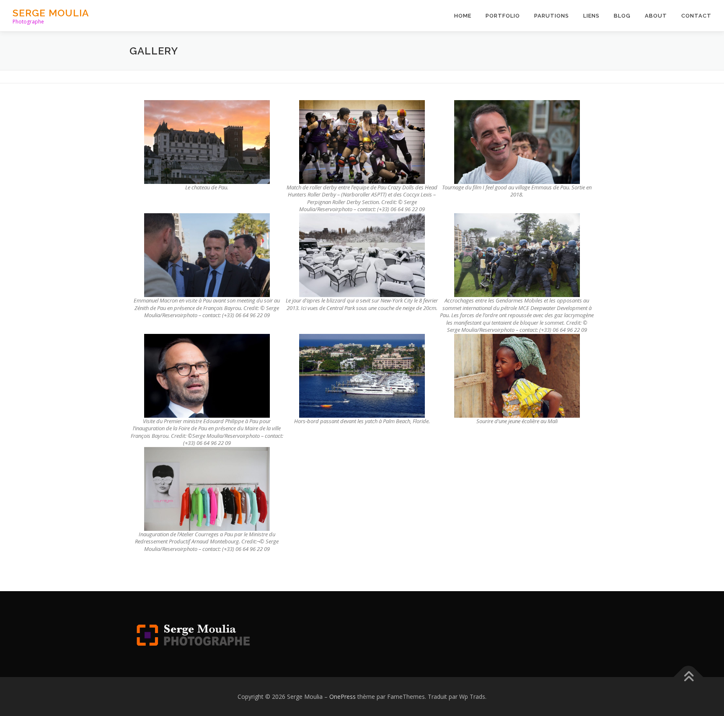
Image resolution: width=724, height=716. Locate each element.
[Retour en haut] (688, 677)
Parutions (551, 16)
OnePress (342, 696)
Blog (622, 16)
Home (462, 16)
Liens (591, 16)
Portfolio (503, 16)
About (656, 16)
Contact (696, 16)
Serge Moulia (51, 12)
